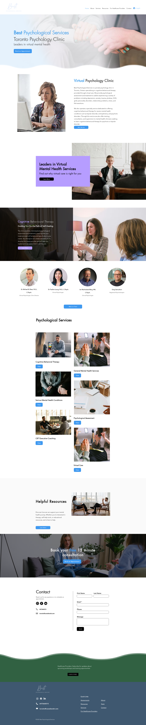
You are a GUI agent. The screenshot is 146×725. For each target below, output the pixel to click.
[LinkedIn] (45, 603)
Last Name (97, 593)
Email (79, 602)
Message (80, 617)
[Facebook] (41, 603)
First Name (81, 593)
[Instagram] (37, 603)
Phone (79, 609)
